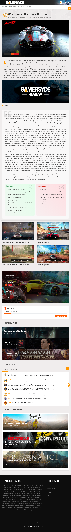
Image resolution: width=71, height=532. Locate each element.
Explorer (49, 492)
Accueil (4, 6)
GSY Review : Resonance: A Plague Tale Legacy (21, 460)
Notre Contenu (51, 488)
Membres (5, 369)
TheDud (10, 384)
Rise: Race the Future (31, 71)
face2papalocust (12, 379)
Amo (9, 398)
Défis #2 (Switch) (44, 265)
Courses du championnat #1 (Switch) (16, 242)
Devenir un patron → (61, 316)
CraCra (9, 402)
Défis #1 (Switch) (44, 242)
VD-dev (7, 293)
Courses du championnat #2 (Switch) (16, 265)
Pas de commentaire (45, 17)
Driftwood (12, 17)
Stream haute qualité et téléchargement (21, 238)
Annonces (14, 369)
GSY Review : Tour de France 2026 (16, 423)
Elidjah (9, 374)
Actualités (50, 485)
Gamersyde (29, 526)
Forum (48, 495)
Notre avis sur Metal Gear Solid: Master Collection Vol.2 (23, 442)
